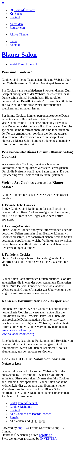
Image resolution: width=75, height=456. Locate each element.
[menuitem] (15, 17)
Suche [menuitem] (18, 13)
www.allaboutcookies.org (18, 334)
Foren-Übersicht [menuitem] (24, 10)
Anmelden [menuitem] (16, 24)
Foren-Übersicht (28, 403)
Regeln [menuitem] (14, 417)
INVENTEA (48, 438)
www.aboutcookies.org (16, 330)
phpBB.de (45, 435)
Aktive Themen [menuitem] (19, 34)
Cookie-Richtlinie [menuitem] (21, 406)
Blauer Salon (19, 54)
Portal (13, 64)
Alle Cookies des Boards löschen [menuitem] (30, 414)
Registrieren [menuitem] (17, 27)
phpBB (22, 427)
